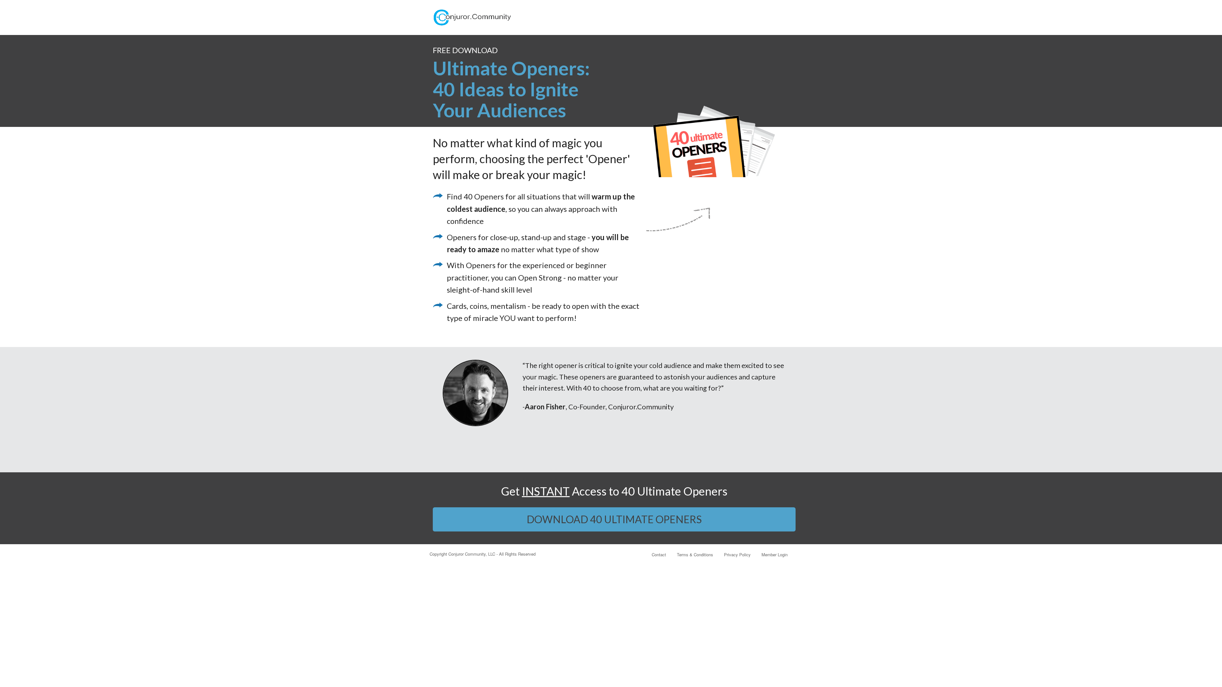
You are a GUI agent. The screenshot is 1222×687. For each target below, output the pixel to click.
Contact (659, 555)
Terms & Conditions (695, 555)
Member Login (775, 555)
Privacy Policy (737, 555)
